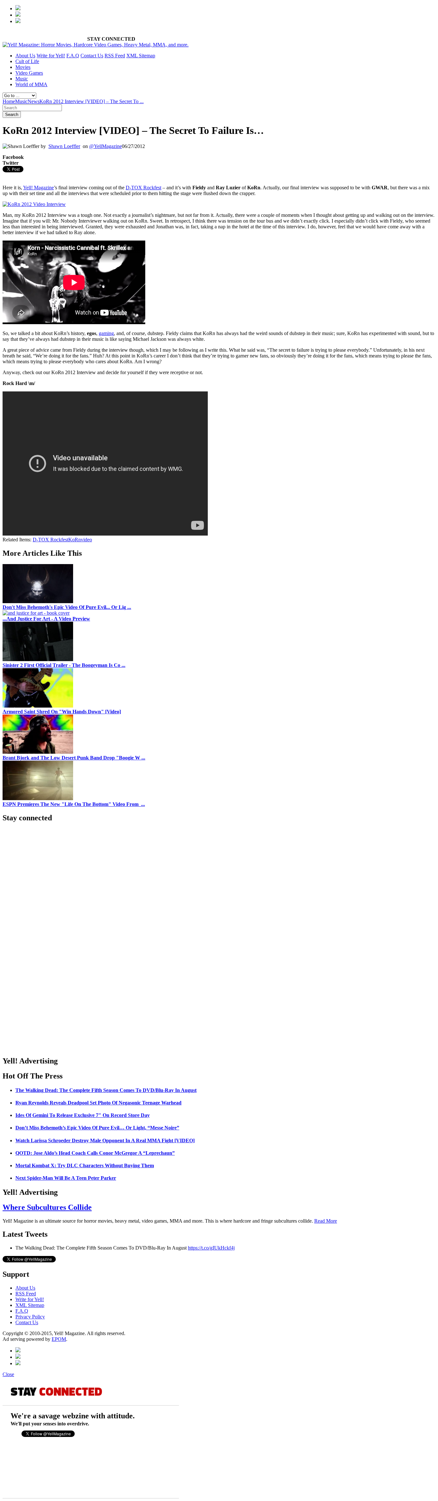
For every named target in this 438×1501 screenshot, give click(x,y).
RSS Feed (115, 55)
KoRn (74, 539)
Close (8, 1374)
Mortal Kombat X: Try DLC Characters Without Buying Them (84, 1165)
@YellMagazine (105, 146)
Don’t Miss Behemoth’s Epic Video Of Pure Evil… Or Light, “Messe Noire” (97, 1127)
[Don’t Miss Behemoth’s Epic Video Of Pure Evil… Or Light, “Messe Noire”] (38, 601)
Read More (325, 1221)
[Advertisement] (78, 176)
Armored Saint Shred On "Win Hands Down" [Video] (62, 711)
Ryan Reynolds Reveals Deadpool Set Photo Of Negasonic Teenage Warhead (98, 1102)
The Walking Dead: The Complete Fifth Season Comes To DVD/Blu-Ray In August (106, 1090)
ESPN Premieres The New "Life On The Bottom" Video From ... (74, 804)
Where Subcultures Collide (47, 1207)
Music (21, 78)
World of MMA (31, 84)
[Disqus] (219, 969)
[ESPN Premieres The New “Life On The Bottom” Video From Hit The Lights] (38, 798)
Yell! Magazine (38, 187)
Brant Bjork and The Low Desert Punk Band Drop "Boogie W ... (74, 757)
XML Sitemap (140, 55)
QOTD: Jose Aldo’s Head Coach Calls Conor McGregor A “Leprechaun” (95, 1153)
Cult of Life (27, 61)
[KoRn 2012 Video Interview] (34, 204)
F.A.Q (72, 55)
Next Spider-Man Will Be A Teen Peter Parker (65, 1178)
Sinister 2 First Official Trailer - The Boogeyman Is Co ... (64, 665)
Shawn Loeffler (64, 146)
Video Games (29, 73)
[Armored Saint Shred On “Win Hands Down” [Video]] (38, 706)
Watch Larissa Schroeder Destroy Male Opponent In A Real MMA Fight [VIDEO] (105, 1140)
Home (9, 101)
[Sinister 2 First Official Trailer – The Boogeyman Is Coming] (38, 659)
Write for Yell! (51, 55)
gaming (106, 333)
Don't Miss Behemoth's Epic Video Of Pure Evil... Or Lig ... (67, 607)
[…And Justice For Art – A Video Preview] (36, 613)
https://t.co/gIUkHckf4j (211, 1248)
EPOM (59, 1339)
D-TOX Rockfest (143, 187)
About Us (25, 55)
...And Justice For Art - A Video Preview (46, 618)
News (33, 101)
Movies (22, 67)
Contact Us (91, 55)
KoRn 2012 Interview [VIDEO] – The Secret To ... (91, 101)
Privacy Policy (30, 1316)
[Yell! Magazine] (96, 44)
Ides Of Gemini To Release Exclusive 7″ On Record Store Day (82, 1115)
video (86, 539)
